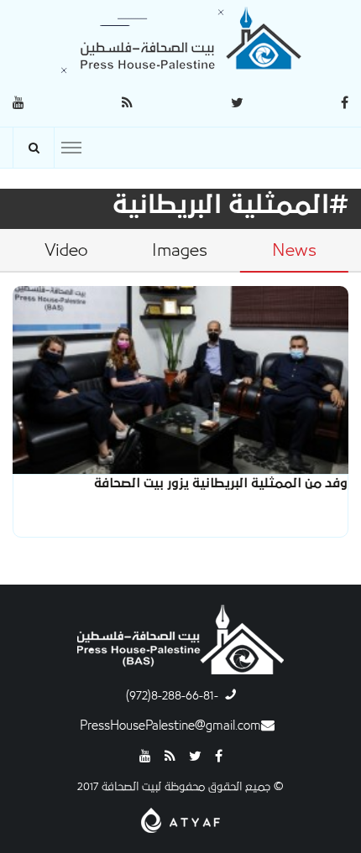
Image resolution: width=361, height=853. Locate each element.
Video (65, 250)
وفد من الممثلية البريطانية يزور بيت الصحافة (221, 483)
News (294, 250)
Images (179, 250)
